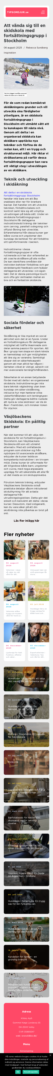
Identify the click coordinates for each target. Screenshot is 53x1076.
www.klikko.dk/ (29, 1036)
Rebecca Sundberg (37, 47)
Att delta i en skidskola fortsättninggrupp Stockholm (22, 194)
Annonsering (26, 1051)
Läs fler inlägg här (26, 520)
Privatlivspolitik (31, 1072)
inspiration (10, 52)
